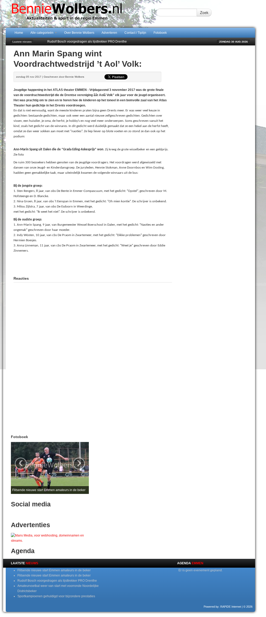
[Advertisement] (93, 264)
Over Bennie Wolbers (79, 33)
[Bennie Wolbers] (81, 14)
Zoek (204, 12)
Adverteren (109, 33)
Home (19, 33)
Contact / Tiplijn (135, 33)
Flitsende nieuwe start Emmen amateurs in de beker (54, 570)
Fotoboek (160, 33)
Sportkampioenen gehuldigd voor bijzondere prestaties (56, 596)
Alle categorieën (42, 33)
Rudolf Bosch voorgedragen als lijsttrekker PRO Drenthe (87, 41)
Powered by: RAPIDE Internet (222, 606)
